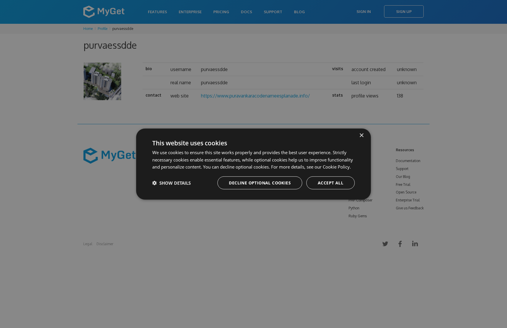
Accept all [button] (330, 183)
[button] (171, 183)
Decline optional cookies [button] (260, 183)
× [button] (361, 135)
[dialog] (253, 164)
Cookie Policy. (337, 167)
